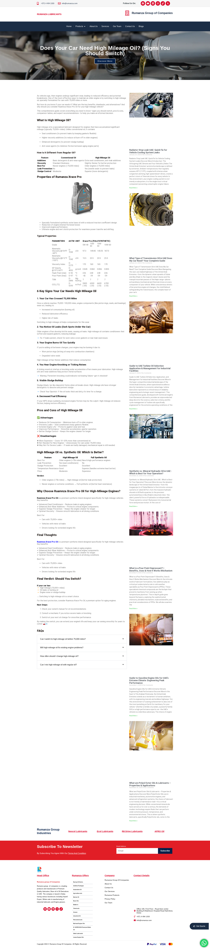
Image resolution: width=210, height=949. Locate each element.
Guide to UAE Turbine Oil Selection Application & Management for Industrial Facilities (150, 368)
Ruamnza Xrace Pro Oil (47, 542)
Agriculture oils (77, 893)
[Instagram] (158, 3)
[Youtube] (148, 3)
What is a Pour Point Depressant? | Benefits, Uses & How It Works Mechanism (150, 569)
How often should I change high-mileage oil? (59, 656)
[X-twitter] (168, 3)
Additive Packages (78, 885)
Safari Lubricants (78, 933)
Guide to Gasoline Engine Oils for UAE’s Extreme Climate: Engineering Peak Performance (149, 680)
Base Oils (76, 901)
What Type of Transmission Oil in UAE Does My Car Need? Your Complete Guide (150, 259)
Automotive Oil (77, 889)
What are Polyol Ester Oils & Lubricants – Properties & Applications (150, 784)
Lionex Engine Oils (78, 937)
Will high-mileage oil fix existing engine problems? (61, 647)
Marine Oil (76, 897)
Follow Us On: (129, 3)
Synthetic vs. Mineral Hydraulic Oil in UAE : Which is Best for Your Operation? (150, 472)
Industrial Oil (77, 916)
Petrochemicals (77, 919)
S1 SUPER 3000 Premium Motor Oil (82, 928)
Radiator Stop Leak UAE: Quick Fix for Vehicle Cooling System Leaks (148, 151)
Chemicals (76, 908)
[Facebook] (143, 3)
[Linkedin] (153, 3)
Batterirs (75, 904)
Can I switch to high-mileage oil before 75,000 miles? (63, 639)
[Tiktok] (163, 3)
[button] (82, 639)
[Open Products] (85, 26)
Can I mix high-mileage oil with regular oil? (58, 665)
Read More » (133, 188)
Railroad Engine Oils (79, 923)
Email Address (121, 846)
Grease (75, 912)
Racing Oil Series (78, 882)
